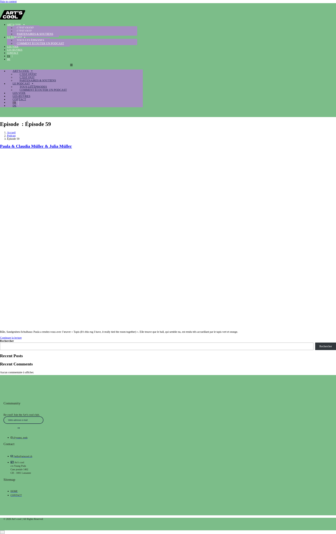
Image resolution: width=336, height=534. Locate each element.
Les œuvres (14, 50)
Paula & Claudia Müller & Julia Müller (36, 146)
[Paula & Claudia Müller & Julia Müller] (87, 325)
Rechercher (7, 340)
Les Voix (12, 46)
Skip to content (8, 1)
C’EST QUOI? (25, 27)
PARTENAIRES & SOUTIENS (35, 33)
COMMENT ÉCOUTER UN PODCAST (40, 43)
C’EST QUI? (24, 30)
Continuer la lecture (11, 337)
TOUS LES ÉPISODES (30, 40)
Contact (12, 53)
